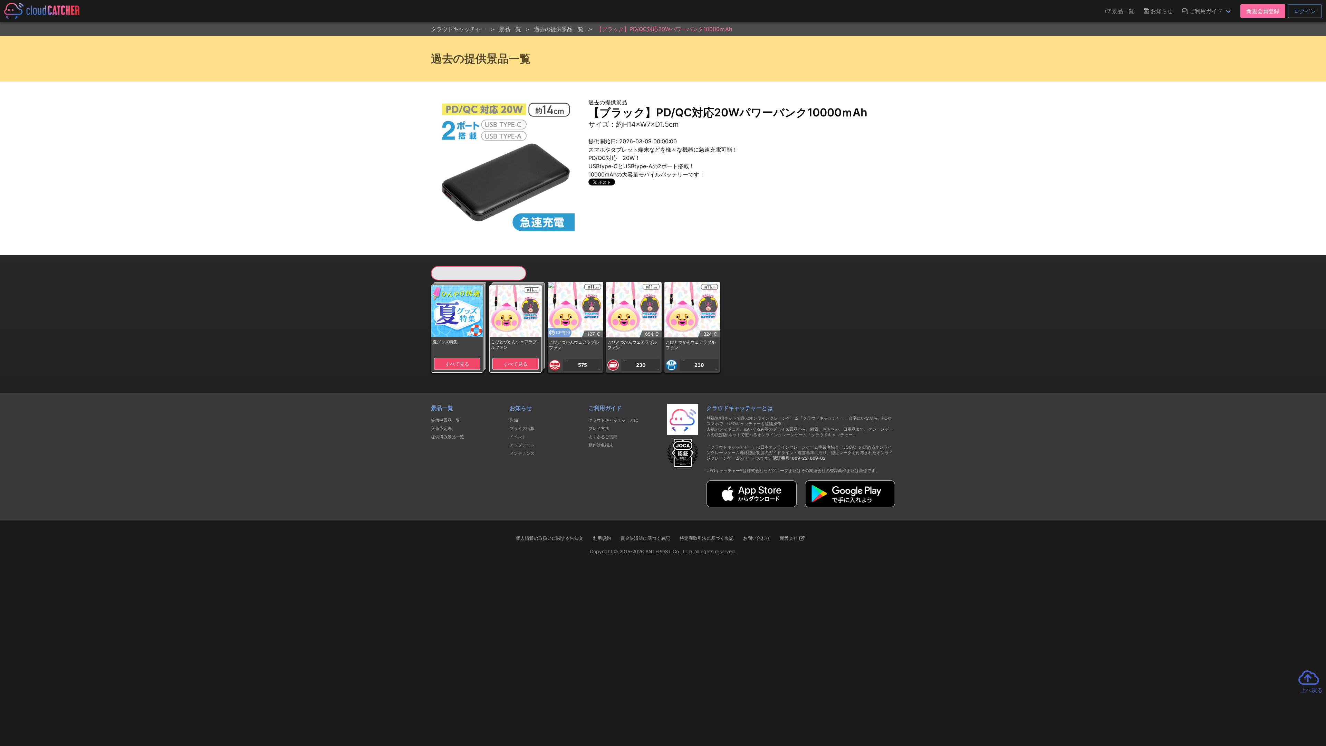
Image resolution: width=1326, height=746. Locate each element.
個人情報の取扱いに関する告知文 (549, 538)
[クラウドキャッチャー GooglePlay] (850, 505)
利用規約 (602, 538)
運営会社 (789, 538)
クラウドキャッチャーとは (613, 420)
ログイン (1305, 11)
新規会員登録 (1262, 11)
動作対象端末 (600, 445)
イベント (518, 436)
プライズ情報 (522, 428)
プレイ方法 (598, 428)
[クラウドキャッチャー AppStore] (752, 505)
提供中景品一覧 (445, 420)
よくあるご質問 (602, 436)
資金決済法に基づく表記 (645, 538)
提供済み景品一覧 (447, 436)
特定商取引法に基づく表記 (706, 538)
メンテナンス (522, 453)
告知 (514, 420)
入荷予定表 (441, 428)
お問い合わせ (756, 538)
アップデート (522, 445)
